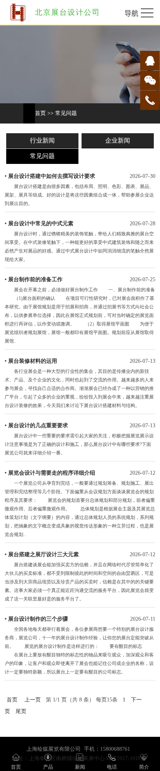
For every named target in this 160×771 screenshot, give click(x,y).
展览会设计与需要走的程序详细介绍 (51, 473)
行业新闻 (42, 140)
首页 (40, 113)
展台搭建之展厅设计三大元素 (43, 554)
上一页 (32, 700)
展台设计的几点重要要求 (38, 425)
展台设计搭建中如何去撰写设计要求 (51, 176)
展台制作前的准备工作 (35, 279)
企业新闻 (117, 140)
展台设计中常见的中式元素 (40, 223)
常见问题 (66, 113)
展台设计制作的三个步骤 (38, 619)
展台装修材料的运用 (32, 361)
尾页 (21, 711)
